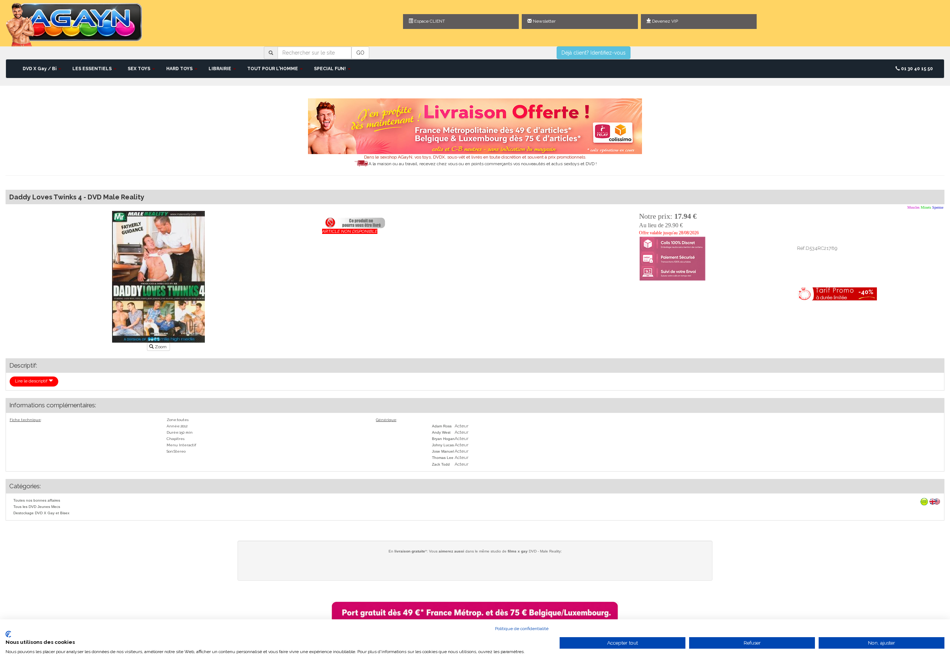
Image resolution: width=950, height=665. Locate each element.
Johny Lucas (443, 445)
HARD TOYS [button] (180, 68)
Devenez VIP (664, 21)
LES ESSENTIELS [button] (92, 68)
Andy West (441, 432)
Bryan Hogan (443, 439)
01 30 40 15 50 (916, 68)
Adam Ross (442, 426)
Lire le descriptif (32, 381)
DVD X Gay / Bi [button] (40, 68)
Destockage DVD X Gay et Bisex (41, 513)
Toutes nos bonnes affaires (36, 500)
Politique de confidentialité (521, 628)
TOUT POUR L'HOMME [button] (273, 68)
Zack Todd (441, 464)
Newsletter (544, 21)
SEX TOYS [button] (139, 68)
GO (360, 53)
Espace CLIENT (429, 21)
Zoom (161, 346)
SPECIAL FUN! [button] (330, 68)
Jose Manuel (443, 451)
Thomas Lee (442, 458)
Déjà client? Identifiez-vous (593, 53)
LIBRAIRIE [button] (220, 68)
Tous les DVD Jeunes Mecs (36, 507)
